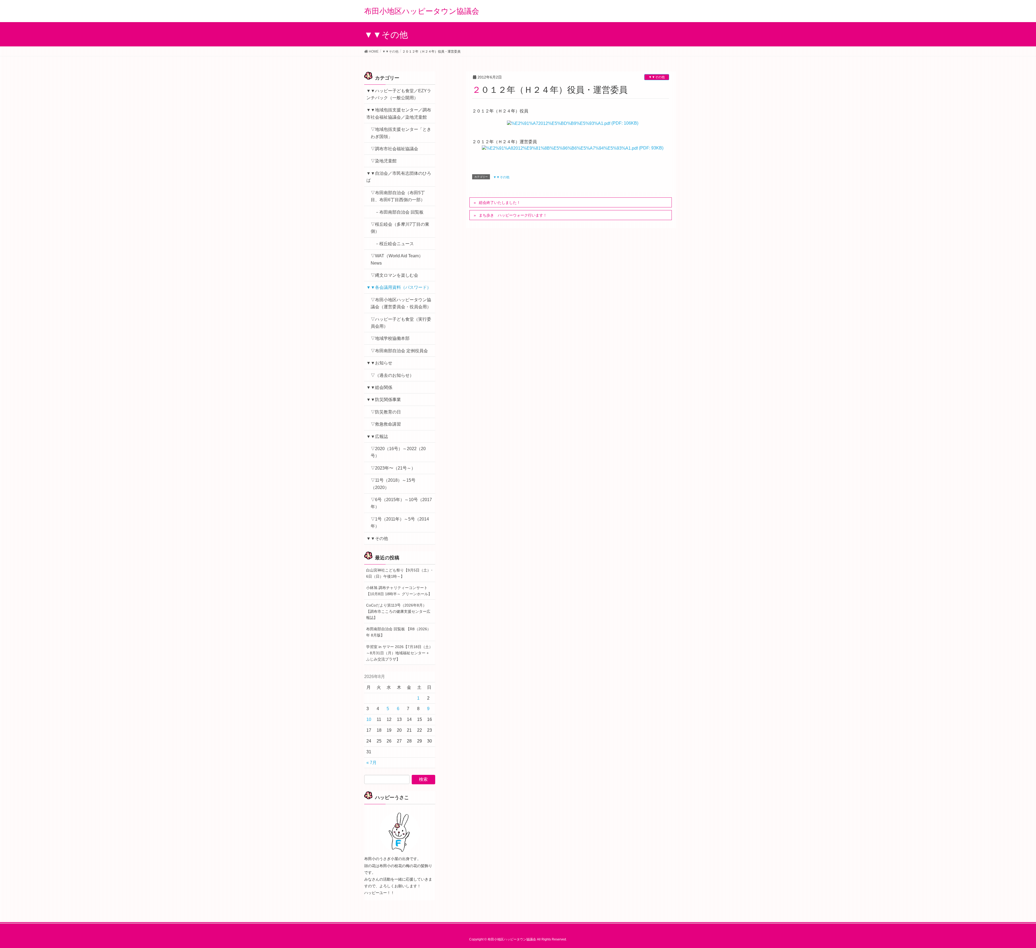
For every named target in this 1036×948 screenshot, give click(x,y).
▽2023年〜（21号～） (393, 468)
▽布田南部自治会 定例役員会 (399, 350)
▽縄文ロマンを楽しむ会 (394, 275)
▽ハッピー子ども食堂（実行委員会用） (401, 322)
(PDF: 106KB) (624, 123)
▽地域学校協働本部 (390, 338)
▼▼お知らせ (379, 363)
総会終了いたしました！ (499, 202)
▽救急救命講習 (386, 424)
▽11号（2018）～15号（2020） (393, 484)
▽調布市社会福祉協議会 (394, 148)
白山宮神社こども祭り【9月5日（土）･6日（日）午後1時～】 (399, 573)
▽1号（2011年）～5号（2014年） (400, 522)
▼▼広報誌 (377, 436)
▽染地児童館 (384, 161)
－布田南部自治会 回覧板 (399, 212)
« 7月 (371, 762)
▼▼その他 (657, 77)
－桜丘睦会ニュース (394, 243)
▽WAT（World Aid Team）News (397, 259)
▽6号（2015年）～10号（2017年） (401, 503)
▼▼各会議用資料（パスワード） (398, 287)
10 (368, 719)
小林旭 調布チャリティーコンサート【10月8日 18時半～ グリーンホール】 (399, 591)
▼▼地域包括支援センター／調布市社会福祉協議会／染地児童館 (398, 113)
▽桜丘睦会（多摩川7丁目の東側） (400, 228)
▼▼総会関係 (379, 387)
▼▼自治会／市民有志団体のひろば (398, 177)
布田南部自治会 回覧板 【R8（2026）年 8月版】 (398, 632)
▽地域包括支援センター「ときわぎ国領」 (401, 133)
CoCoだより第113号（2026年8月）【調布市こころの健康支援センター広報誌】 (398, 611)
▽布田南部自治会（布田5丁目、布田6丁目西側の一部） (398, 196)
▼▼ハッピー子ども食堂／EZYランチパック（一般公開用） (398, 94)
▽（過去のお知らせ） (392, 375)
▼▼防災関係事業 (383, 399)
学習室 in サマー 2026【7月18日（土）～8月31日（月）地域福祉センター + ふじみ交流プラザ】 (399, 653)
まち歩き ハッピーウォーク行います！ (513, 215)
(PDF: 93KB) (650, 148)
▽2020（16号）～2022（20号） (398, 452)
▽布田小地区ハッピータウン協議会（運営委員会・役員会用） (401, 303)
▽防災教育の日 (386, 412)
